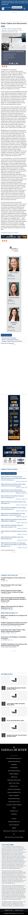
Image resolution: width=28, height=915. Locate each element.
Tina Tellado (4, 640)
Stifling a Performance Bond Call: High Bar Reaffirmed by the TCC (12, 607)
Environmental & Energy (14, 798)
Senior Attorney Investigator (9, 338)
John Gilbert (4, 609)
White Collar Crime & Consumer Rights (14, 837)
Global (14, 807)
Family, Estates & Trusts (14, 801)
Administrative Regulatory (9, 55)
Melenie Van (13, 632)
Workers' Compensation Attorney (10, 339)
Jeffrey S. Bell (5, 618)
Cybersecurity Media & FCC (14, 792)
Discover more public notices (7, 550)
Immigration (14, 814)
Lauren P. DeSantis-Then (7, 625)
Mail (12, 63)
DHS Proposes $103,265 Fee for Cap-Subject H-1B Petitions (14, 616)
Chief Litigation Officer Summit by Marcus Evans (16, 704)
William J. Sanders (17, 625)
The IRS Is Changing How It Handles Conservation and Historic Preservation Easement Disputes (14, 623)
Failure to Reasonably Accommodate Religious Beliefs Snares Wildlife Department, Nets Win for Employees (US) (13, 599)
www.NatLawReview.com (7, 854)
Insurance (14, 818)
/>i (17, 63)
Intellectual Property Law (14, 821)
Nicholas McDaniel (6, 586)
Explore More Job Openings (7, 343)
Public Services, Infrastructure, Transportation (14, 831)
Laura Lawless (5, 602)
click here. (22, 905)
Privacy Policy (23, 849)
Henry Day (10, 609)
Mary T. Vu (10, 640)
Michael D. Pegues (6, 632)
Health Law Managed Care (9, 57)
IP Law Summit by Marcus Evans (15, 720)
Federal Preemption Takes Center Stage (11, 585)
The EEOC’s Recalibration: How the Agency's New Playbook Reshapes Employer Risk (14, 644)
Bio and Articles (11, 278)
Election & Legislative (14, 795)
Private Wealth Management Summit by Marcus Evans (16, 688)
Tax (14, 834)
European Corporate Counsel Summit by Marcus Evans (17, 736)
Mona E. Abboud (13, 647)
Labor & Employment (14, 824)
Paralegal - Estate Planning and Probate (12, 341)
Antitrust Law (14, 777)
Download (15, 63)
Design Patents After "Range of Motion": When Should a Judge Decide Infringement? (13, 630)
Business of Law (14, 786)
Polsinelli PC (15, 30)
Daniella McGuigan (6, 593)
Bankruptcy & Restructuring (14, 780)
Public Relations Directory (14, 770)
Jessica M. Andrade (16, 28)
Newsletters (14, 764)
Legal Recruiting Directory (14, 761)
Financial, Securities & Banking (14, 804)
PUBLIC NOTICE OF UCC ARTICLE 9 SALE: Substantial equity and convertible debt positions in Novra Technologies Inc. (13, 478)
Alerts (20, 30)
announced (7, 71)
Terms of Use (15, 849)
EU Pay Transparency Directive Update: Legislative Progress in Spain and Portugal (12, 591)
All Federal (6, 59)
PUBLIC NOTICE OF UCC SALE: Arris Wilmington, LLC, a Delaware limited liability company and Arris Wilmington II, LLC (14, 544)
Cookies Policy (4, 4)
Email (10, 274)
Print (10, 63)
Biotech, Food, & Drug (14, 783)
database (23, 852)
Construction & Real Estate (14, 789)
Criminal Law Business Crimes (10, 54)
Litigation (14, 827)
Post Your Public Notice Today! (9, 473)
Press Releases (14, 767)
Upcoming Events (7, 674)
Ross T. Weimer (5, 647)
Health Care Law (14, 811)
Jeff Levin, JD (5, 580)
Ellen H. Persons (7, 28)
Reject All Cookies (17, 7)
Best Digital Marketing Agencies (14, 758)
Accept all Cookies (6, 7)
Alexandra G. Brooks (7, 30)
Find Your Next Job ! (6, 335)
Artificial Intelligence (14, 773)
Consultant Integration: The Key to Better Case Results (13, 578)
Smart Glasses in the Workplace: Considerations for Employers (13, 637)
